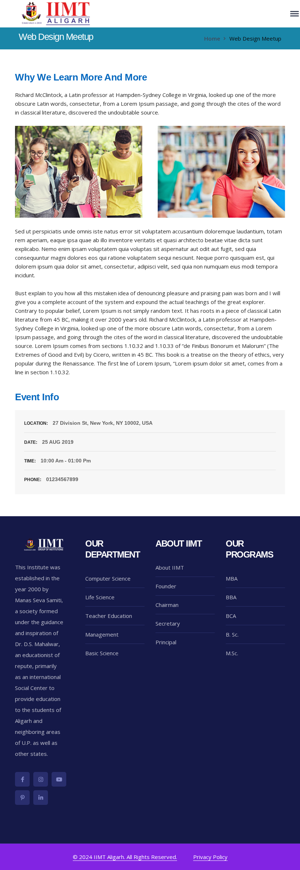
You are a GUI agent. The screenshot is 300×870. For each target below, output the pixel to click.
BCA (231, 615)
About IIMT (169, 567)
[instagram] (40, 779)
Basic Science (102, 653)
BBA (231, 597)
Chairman (167, 604)
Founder (165, 586)
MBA (231, 578)
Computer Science (108, 578)
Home (212, 38)
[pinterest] (22, 797)
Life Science (100, 597)
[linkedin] (40, 797)
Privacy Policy (210, 856)
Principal (165, 642)
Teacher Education (108, 615)
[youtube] (59, 779)
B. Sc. (232, 634)
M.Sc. (232, 653)
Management (102, 634)
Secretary (167, 623)
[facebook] (22, 779)
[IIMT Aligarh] (57, 13)
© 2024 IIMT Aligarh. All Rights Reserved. (125, 856)
